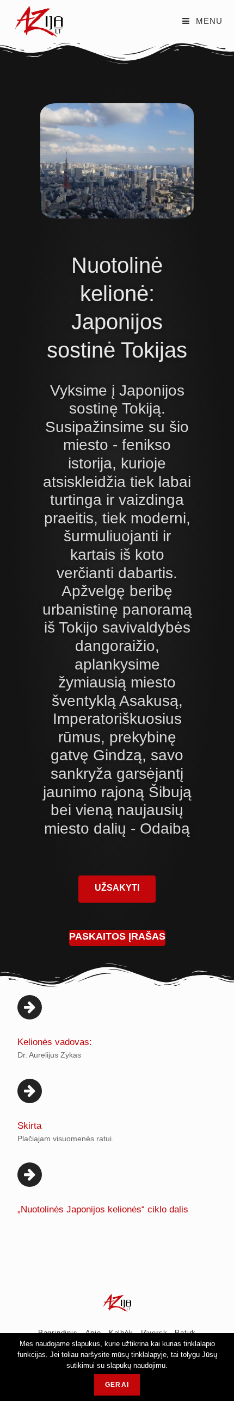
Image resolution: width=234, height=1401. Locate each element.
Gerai (117, 1385)
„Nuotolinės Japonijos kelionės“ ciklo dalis (102, 1209)
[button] (117, 889)
